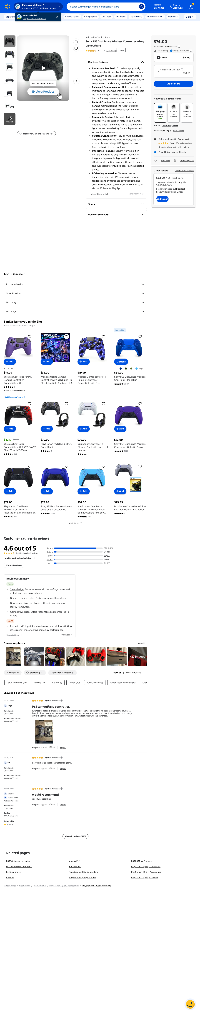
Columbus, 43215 (170, 125)
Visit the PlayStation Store (98, 37)
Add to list (165, 160)
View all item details (100, 194)
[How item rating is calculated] (34, 558)
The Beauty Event (155, 16)
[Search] (141, 6)
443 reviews (33, 553)
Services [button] (31, 16)
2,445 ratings (111, 51)
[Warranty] (143, 302)
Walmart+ (173, 16)
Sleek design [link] (17, 589)
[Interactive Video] (9, 41)
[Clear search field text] (134, 6)
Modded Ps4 (74, 861)
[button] (157, 6)
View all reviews (14, 565)
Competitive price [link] (19, 611)
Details (182, 152)
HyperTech (180, 189)
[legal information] (179, 46)
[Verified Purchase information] (61, 700)
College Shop (90, 16)
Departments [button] (12, 16)
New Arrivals (136, 16)
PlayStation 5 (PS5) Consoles (144, 877)
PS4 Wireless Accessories (18, 861)
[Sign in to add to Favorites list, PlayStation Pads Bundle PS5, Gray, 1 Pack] (66, 403)
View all (141, 643)
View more (73, 523)
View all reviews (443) (75, 836)
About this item (14, 274)
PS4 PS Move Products (141, 861)
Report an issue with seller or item (174, 147)
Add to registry (187, 160)
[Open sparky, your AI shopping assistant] (190, 1004)
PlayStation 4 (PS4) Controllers (145, 866)
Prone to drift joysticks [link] (22, 626)
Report (63, 747)
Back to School (72, 16)
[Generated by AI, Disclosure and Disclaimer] (143, 193)
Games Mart (183, 139)
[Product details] (143, 284)
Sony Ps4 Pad (75, 866)
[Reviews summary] (104, 51)
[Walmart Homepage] (8, 6)
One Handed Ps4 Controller (19, 866)
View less (65, 634)
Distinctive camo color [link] (22, 598)
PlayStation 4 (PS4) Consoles (82, 877)
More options (178, 131)
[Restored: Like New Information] (182, 69)
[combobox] (106, 6)
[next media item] (76, 81)
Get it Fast (106, 16)
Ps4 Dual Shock (13, 872)
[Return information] (190, 51)
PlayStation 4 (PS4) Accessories (146, 872)
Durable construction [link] (21, 603)
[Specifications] (143, 293)
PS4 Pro (10, 877)
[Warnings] (143, 311)
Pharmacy (120, 16)
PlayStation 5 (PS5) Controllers (83, 872)
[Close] (58, 17)
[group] (101, 50)
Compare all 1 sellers (184, 170)
